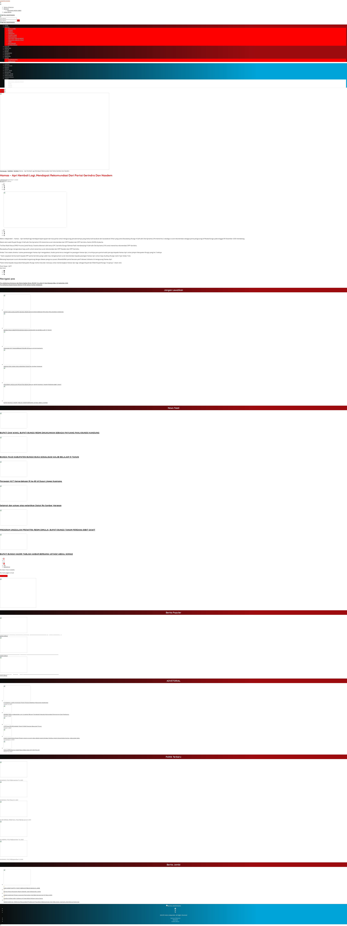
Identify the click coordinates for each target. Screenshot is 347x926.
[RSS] (4, 274)
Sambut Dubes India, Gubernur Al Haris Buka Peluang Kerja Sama (23, 898)
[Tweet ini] (4, 186)
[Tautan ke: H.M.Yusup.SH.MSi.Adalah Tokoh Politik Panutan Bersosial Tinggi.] (8, 724)
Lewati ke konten (5, 1)
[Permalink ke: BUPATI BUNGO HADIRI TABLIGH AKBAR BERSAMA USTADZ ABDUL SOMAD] (17, 401)
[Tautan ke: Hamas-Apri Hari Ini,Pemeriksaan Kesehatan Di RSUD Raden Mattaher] (13, 856)
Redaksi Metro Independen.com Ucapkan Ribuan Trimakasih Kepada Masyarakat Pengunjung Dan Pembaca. (36, 714)
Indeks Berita (175, 921)
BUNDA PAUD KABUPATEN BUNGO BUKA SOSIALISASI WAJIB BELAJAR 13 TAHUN (28, 330)
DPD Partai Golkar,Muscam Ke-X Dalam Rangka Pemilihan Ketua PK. (20, 798)
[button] (18, 21)
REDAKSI (175, 919)
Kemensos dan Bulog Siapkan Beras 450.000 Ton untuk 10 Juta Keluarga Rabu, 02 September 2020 (34, 283)
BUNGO (2, 181)
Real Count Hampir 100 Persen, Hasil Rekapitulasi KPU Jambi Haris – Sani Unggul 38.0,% (26, 838)
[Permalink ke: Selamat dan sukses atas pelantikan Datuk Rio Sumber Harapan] (17, 364)
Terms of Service (175, 918)
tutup (2, 90)
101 (5, 565)
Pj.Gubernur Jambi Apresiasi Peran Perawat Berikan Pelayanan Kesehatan (26, 702)
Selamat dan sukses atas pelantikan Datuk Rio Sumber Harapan (23, 366)
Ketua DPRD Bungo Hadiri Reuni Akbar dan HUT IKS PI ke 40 (21, 750)
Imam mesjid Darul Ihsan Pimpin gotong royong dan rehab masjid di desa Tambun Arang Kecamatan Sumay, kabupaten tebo (42, 738)
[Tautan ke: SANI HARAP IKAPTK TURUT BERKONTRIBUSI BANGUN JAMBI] (17, 885)
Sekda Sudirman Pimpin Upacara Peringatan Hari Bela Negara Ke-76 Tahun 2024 (28, 895)
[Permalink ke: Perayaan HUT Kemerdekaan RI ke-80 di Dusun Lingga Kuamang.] (17, 346)
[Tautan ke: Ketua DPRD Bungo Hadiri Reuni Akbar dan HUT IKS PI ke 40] (8, 748)
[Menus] (0, 2)
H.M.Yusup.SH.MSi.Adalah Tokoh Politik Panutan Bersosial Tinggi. (23, 726)
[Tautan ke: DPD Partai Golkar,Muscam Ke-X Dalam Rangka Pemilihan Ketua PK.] (13, 796)
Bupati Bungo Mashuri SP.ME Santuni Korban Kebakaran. (21, 285)
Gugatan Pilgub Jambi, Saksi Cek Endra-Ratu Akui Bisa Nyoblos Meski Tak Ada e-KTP (25, 818)
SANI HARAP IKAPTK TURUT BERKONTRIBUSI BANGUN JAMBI (22, 888)
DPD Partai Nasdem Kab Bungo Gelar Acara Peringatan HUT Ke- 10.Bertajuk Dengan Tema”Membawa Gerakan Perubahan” (37, 778)
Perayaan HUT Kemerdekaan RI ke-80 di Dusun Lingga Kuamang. (23, 348)
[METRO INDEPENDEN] (7, 15)
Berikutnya (7, 567)
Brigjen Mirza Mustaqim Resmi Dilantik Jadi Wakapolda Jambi (22, 891)
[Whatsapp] (4, 189)
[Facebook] (4, 271)
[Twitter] (4, 273)
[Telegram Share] (4, 188)
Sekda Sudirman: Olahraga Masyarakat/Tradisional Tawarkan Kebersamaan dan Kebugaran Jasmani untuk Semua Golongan (41, 902)
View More (4, 576)
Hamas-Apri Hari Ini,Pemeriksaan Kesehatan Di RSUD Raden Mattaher (21, 858)
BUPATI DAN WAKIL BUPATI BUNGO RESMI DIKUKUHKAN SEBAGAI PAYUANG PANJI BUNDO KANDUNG (34, 312)
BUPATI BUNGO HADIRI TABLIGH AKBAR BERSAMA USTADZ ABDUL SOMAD (26, 402)
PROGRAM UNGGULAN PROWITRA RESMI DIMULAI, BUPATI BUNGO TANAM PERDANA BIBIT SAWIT (32, 384)
